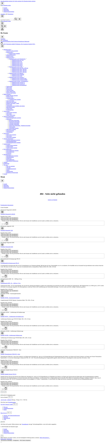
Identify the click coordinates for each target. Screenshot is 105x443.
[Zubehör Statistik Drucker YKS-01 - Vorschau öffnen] (2, 372)
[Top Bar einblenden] (2, 46)
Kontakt (5, 7)
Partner (5, 409)
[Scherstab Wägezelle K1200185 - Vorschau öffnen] (2, 212)
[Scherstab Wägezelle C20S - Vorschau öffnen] (2, 228)
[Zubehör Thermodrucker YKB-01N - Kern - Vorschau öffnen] (2, 352)
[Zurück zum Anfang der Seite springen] (2, 436)
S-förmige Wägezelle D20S (7, 246)
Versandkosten (25, 424)
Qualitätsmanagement (8, 408)
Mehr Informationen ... (45, 437)
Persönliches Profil (9, 41)
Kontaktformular (12, 402)
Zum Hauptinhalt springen (7, 1)
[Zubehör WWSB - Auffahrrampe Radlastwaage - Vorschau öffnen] (2, 333)
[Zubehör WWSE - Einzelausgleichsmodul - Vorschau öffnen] (2, 295)
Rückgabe (5, 416)
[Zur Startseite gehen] (6, 5)
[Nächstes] (5, 392)
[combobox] (7, 20)
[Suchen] (16, 19)
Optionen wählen (4, 292)
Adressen (16, 41)
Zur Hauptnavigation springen (28, 1)
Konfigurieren (16, 440)
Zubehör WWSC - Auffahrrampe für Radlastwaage (12, 316)
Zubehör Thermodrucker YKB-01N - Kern (10, 354)
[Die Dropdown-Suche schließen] (19, 19)
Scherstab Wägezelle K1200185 (8, 214)
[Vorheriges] (2, 392)
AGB (4, 419)
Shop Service (4, 413)
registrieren (5, 40)
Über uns (5, 407)
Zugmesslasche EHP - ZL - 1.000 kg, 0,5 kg (10, 283)
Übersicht (3, 41)
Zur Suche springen (17, 1)
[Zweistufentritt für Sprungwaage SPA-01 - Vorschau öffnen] (2, 261)
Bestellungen (21, 41)
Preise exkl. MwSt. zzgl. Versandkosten (9, 218)
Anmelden (3, 14)
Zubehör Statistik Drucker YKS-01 (8, 374)
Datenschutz (6, 10)
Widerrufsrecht (6, 418)
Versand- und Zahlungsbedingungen (11, 415)
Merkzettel (26, 41)
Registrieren (10, 14)
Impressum (5, 9)
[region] (52, 298)
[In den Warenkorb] (6, 223)
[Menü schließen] (2, 36)
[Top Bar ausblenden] (2, 3)
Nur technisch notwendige (6, 440)
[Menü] (2, 16)
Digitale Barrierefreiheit (8, 11)
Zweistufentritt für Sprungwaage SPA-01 (10, 263)
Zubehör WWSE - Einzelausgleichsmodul (10, 297)
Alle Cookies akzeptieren (25, 440)
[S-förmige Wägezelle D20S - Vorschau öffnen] (2, 244)
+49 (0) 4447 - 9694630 (6, 399)
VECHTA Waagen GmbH (7, 404)
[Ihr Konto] (2, 29)
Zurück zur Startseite (52, 199)
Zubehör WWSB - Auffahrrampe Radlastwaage (11, 335)
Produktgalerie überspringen (7, 205)
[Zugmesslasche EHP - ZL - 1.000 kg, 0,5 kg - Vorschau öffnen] (2, 281)
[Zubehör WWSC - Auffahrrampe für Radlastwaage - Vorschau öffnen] (2, 314)
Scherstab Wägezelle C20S (7, 230)
